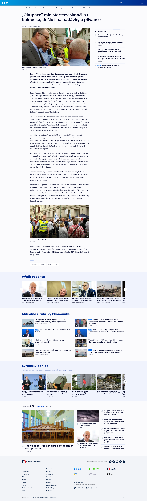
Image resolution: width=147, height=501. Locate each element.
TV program (25, 469)
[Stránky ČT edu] (110, 474)
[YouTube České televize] (117, 461)
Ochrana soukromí (43, 497)
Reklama (48, 471)
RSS (124, 497)
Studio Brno (49, 474)
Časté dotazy (50, 488)
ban (23, 24)
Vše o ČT (24, 490)
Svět (56, 8)
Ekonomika (70, 8)
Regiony (62, 8)
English (34, 497)
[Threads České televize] (123, 461)
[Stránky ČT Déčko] (77, 474)
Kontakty (49, 490)
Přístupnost (53, 497)
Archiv (49, 264)
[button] (59, 221)
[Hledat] (136, 2)
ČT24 (56, 264)
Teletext (24, 477)
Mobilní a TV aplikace (28, 488)
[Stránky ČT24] (77, 469)
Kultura (90, 8)
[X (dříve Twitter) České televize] (120, 461)
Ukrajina (36, 8)
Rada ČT (48, 479)
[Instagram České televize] (110, 461)
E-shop (24, 485)
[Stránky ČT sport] (94, 469)
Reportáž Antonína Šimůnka (37, 240)
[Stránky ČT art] (92, 474)
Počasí (78, 8)
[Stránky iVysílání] (112, 469)
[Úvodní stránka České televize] (31, 461)
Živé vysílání (25, 471)
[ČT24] (5, 3)
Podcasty (97, 8)
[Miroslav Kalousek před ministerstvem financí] (56, 47)
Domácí (50, 8)
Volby (43, 8)
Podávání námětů (51, 485)
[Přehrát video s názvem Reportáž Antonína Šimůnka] (60, 222)
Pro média (49, 469)
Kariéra (48, 482)
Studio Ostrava (50, 477)
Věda (84, 8)
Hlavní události (27, 8)
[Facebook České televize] (113, 461)
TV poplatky (25, 474)
